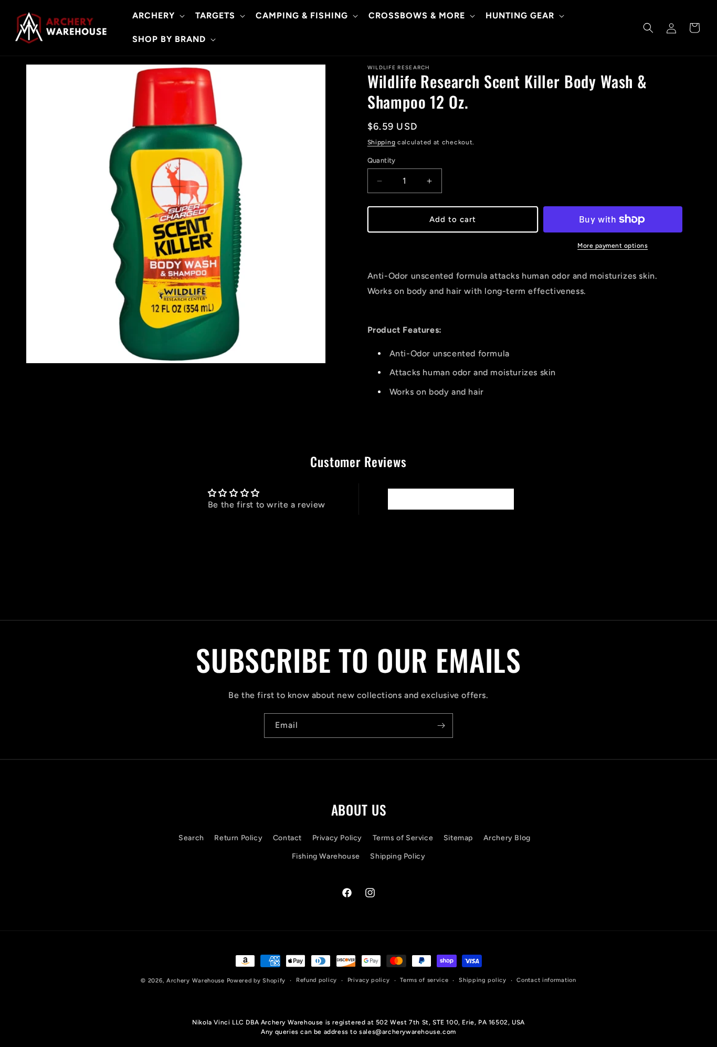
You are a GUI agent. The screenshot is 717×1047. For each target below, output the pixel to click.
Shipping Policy (397, 856)
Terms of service (424, 980)
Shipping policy (483, 980)
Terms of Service (403, 837)
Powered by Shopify (256, 980)
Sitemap (458, 837)
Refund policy (316, 980)
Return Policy (238, 837)
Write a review (450, 499)
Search (191, 837)
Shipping (381, 142)
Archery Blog (507, 837)
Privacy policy (368, 980)
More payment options (612, 245)
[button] (157, 16)
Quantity (381, 160)
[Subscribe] (440, 725)
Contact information (546, 980)
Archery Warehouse (195, 980)
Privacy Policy (337, 837)
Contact (287, 837)
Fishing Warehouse (326, 856)
